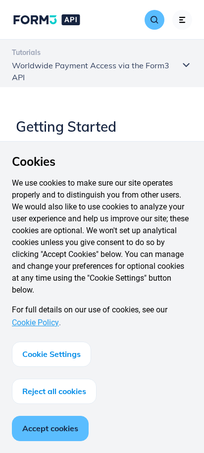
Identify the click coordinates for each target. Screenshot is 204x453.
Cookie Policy (35, 322)
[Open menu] (182, 20)
